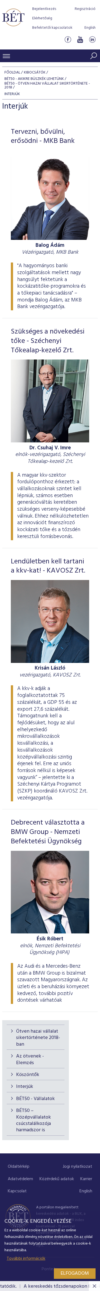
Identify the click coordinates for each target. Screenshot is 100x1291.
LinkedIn (92, 39)
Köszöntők (27, 1075)
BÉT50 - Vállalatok (35, 1099)
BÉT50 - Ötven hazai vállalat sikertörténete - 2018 (47, 85)
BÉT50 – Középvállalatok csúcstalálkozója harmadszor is (33, 1120)
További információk (26, 1258)
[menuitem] (19, 1167)
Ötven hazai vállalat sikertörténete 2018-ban (38, 1037)
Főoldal (12, 72)
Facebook (67, 39)
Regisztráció (85, 9)
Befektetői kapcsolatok (52, 28)
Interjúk (24, 1087)
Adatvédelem (20, 1179)
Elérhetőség (42, 18)
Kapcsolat (17, 1191)
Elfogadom (75, 1273)
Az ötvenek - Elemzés (30, 1059)
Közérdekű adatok (56, 1179)
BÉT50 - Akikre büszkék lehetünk (34, 79)
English (90, 28)
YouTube (80, 39)
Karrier (86, 1179)
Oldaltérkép (18, 1166)
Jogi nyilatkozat (77, 1166)
